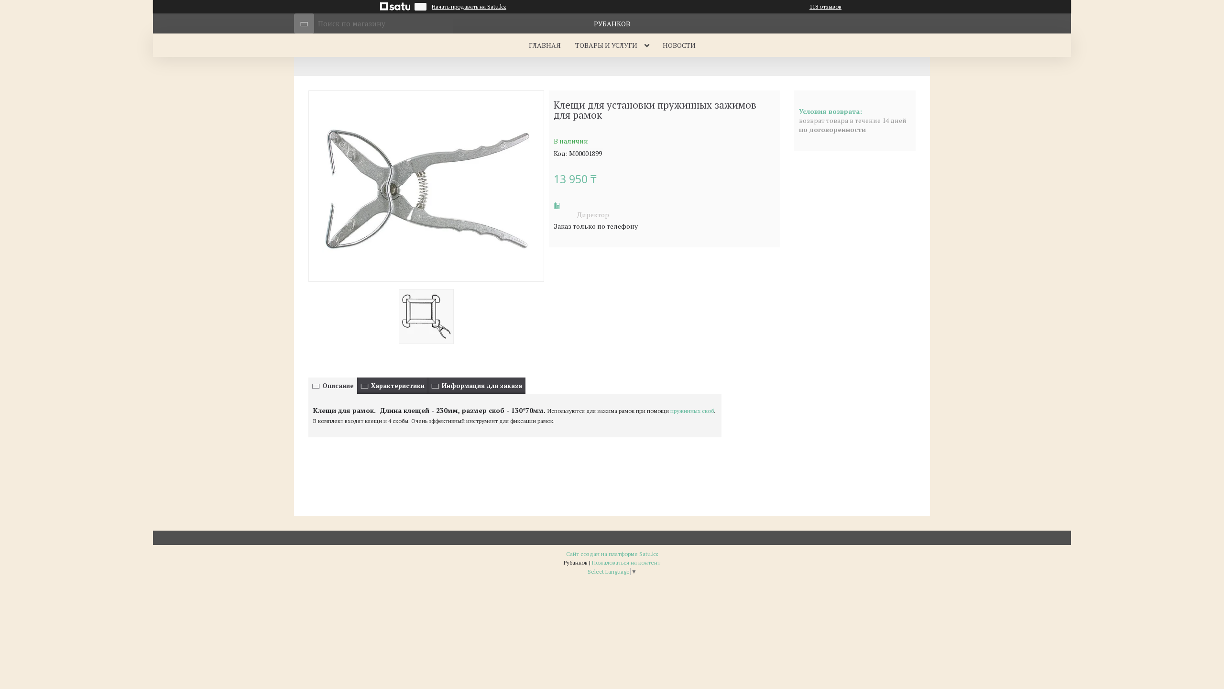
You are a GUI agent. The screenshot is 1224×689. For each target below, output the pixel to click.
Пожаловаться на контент (626, 562)
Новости (679, 45)
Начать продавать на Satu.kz (469, 6)
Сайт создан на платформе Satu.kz (612, 553)
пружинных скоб (692, 410)
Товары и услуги (606, 45)
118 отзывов (825, 6)
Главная (545, 45)
